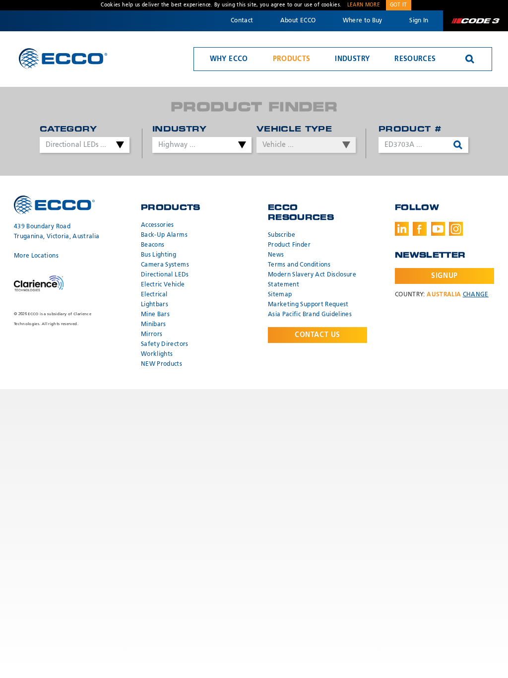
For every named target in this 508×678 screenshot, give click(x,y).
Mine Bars (155, 315)
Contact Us (317, 335)
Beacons (152, 245)
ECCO (63, 58)
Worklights (157, 354)
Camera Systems (165, 265)
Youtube (438, 229)
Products (292, 59)
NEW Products (161, 364)
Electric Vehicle (163, 285)
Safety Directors (165, 344)
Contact (242, 21)
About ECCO (298, 21)
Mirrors (151, 335)
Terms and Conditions (299, 265)
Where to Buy (362, 21)
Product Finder (289, 245)
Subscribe (281, 235)
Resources (415, 59)
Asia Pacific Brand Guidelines (310, 315)
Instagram (456, 229)
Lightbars (154, 305)
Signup (444, 275)
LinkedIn (402, 229)
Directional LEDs (165, 275)
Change (476, 295)
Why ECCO (229, 59)
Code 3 (475, 21)
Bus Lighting (158, 255)
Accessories (157, 225)
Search (470, 59)
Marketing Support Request (308, 305)
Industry (352, 59)
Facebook (420, 229)
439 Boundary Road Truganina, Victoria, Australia (57, 232)
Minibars (153, 325)
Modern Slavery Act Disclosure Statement (312, 280)
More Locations (36, 256)
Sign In (418, 21)
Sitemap (280, 295)
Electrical (154, 295)
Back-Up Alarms (164, 235)
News (276, 255)
